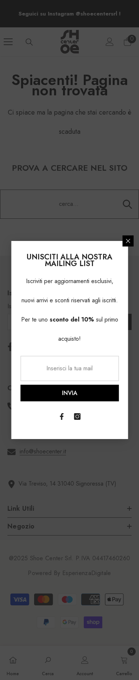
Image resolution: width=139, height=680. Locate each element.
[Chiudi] (127, 240)
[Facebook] (62, 416)
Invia (69, 393)
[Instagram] (77, 416)
